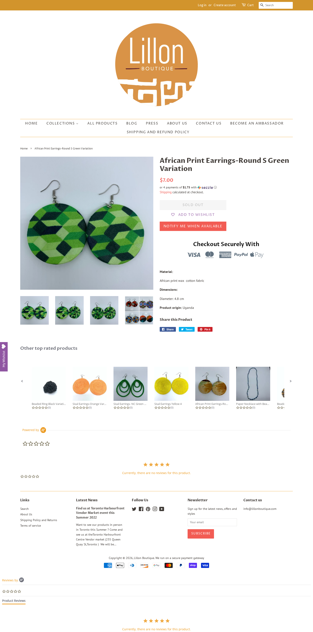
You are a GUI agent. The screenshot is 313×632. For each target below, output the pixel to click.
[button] (226, 187)
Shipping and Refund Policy (158, 132)
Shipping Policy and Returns (38, 520)
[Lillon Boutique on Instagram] (154, 510)
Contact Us (208, 123)
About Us (177, 123)
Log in (202, 5)
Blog (131, 123)
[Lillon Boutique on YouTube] (161, 510)
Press (152, 123)
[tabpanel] (156, 624)
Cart (250, 5)
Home (31, 123)
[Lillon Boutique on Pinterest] (148, 510)
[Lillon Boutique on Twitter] (134, 510)
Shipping (166, 192)
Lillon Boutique (144, 558)
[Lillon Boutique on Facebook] (141, 510)
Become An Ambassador (257, 123)
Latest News (87, 500)
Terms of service (30, 525)
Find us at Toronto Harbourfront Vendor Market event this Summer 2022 (100, 513)
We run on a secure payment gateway (179, 558)
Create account (225, 5)
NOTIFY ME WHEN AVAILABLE (193, 226)
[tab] (14, 601)
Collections (61, 123)
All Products (102, 123)
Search (24, 509)
